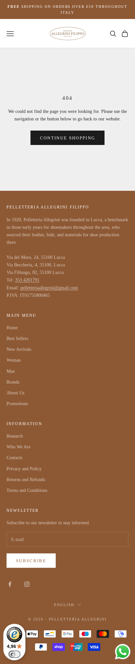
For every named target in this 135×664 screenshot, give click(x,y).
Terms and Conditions (27, 490)
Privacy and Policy (24, 468)
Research (15, 436)
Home (12, 327)
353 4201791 (27, 280)
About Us (15, 392)
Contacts (14, 457)
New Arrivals (19, 349)
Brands (13, 382)
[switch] (14, 654)
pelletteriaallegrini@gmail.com (49, 287)
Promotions (17, 403)
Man (11, 371)
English (64, 605)
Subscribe (31, 560)
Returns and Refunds (26, 479)
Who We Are (18, 446)
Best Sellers (17, 338)
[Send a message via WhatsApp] (123, 652)
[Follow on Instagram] (27, 584)
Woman (14, 360)
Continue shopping (67, 137)
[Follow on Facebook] (10, 584)
